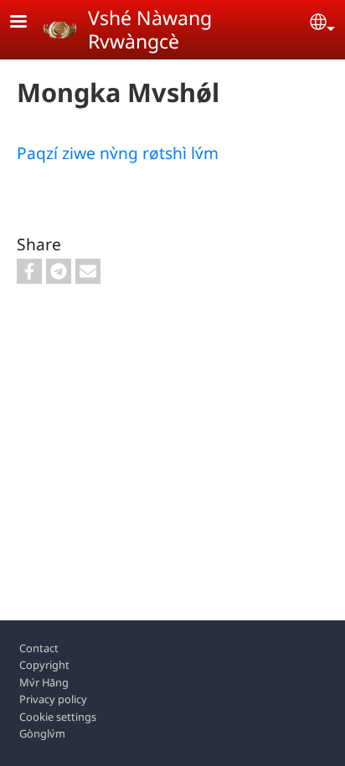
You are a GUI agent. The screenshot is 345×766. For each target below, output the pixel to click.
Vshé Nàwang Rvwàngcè (150, 29)
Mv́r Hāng (44, 682)
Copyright (44, 664)
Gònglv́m (42, 733)
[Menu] (28, 23)
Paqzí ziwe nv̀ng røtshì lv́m (118, 152)
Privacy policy (53, 699)
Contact (39, 647)
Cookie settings (57, 716)
